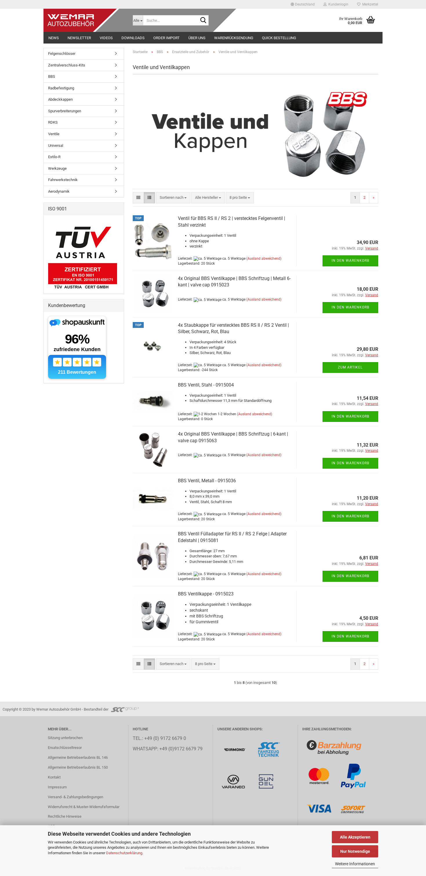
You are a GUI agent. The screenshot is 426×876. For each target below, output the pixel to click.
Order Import (166, 38)
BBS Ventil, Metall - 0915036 (207, 480)
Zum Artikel (350, 367)
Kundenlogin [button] (337, 4)
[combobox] (173, 197)
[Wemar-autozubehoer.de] (85, 20)
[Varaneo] (233, 781)
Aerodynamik (59, 191)
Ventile (53, 134)
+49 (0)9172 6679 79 (181, 749)
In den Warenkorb (350, 261)
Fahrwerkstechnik (63, 180)
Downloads (133, 38)
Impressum (57, 787)
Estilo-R (54, 157)
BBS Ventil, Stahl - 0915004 (206, 385)
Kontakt (54, 777)
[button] (302, 4)
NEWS (53, 38)
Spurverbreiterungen (64, 111)
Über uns (196, 38)
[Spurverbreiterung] (269, 749)
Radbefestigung (61, 88)
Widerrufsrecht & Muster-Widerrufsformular (83, 807)
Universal (55, 145)
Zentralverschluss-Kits (66, 65)
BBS (51, 76)
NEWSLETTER (79, 38)
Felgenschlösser (61, 53)
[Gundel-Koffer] (266, 781)
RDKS (53, 122)
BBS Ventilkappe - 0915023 (206, 594)
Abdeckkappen (60, 99)
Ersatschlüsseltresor (65, 747)
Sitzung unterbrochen (65, 738)
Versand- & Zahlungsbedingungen (75, 797)
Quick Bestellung (279, 38)
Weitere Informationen (355, 863)
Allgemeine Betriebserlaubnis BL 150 (78, 767)
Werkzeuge (57, 168)
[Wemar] (235, 749)
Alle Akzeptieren (355, 837)
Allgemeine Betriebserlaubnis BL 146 (78, 757)
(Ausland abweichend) (263, 259)
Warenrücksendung (233, 38)
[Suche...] (203, 20)
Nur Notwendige (355, 851)
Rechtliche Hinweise (64, 816)
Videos (106, 38)
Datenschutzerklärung (124, 853)
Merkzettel (369, 4)
